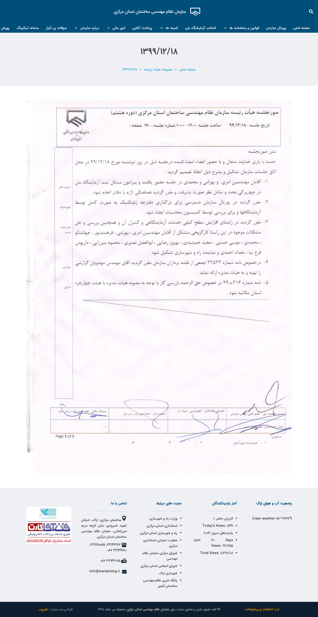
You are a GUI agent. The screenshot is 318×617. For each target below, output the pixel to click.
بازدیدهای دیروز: (221, 533)
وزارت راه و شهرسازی (163, 518)
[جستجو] (311, 11)
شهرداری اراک (168, 573)
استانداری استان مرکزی (161, 525)
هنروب (43, 609)
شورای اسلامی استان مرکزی (158, 565)
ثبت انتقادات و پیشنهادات (262, 609)
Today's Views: (214, 525)
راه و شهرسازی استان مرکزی (158, 533)
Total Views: (210, 553)
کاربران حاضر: (223, 518)
